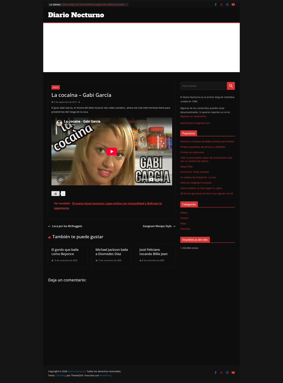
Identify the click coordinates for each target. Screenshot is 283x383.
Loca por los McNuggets (67, 226)
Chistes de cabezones (192, 152)
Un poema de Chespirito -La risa (198, 177)
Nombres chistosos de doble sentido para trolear (207, 141)
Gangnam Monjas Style (157, 226)
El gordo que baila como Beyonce (64, 251)
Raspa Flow (186, 166)
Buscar (231, 86)
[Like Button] (55, 193)
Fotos (183, 223)
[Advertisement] (141, 48)
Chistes (184, 218)
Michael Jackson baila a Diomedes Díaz (111, 251)
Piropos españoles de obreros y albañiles (202, 146)
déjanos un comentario (193, 116)
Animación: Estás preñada (194, 171)
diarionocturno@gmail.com (195, 123)
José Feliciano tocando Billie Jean (154, 251)
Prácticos (185, 228)
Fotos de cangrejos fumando (195, 182)
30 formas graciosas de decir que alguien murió (206, 193)
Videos (55, 87)
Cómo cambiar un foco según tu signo (201, 188)
